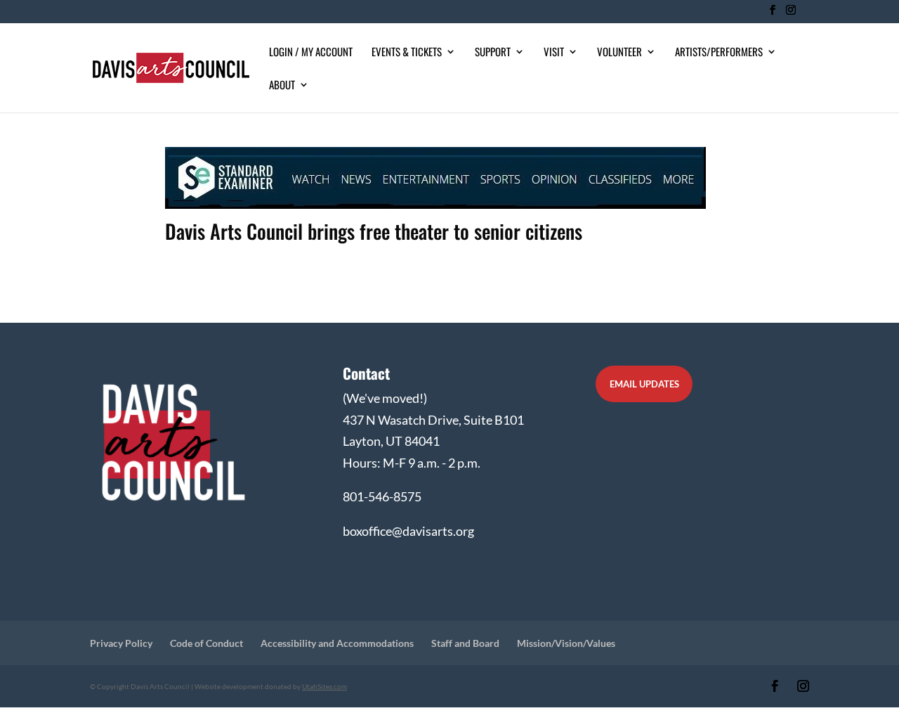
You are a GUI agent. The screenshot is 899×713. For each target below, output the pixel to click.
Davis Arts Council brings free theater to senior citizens (373, 231)
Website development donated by (271, 686)
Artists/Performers (719, 52)
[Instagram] (790, 14)
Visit (554, 52)
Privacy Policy (121, 643)
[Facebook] (772, 14)
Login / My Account (311, 52)
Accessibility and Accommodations (337, 643)
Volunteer (619, 52)
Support (493, 52)
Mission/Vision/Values (566, 643)
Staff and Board (465, 643)
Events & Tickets (407, 52)
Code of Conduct (206, 643)
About (282, 85)
